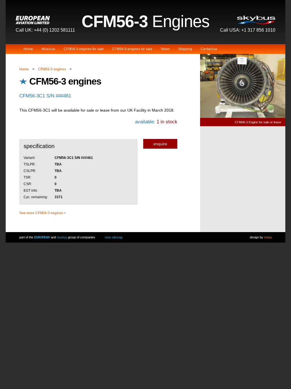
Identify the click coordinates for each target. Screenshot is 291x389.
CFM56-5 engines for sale (132, 49)
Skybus (62, 237)
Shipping (185, 49)
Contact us (209, 49)
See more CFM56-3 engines (41, 213)
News (165, 49)
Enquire (160, 144)
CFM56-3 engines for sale (84, 49)
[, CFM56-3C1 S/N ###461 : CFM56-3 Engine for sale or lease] (242, 116)
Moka (268, 237)
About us (48, 49)
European (41, 237)
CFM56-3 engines (52, 69)
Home (28, 49)
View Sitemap (113, 237)
